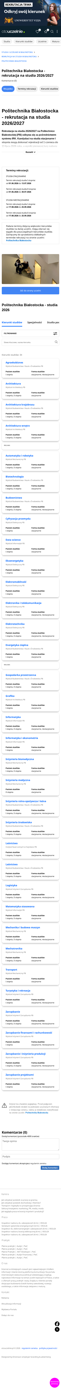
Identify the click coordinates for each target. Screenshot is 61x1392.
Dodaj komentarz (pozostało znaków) (20, 1136)
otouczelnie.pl (7, 1348)
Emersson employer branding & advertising (32, 1357)
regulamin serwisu (38, 1163)
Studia (7, 41)
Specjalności (34, 322)
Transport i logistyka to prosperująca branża (20, 1205)
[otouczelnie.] (13, 31)
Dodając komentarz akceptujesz (24, 1163)
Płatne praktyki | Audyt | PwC (15, 1246)
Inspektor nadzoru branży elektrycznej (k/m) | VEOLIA (25, 1231)
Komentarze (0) (9, 80)
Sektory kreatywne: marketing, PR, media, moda (22, 1208)
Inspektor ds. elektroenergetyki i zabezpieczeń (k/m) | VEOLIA (29, 1228)
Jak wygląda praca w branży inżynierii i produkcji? (22, 1211)
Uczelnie (42, 41)
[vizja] (30, 13)
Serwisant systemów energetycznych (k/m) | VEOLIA (24, 1226)
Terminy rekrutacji (27, 88)
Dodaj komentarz (50, 1168)
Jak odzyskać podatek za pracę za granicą (19, 1200)
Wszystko (8, 88)
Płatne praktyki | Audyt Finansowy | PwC (19, 1254)
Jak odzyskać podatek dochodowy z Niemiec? (21, 1203)
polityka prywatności (48, 1348)
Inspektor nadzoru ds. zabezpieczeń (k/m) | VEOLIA (24, 1223)
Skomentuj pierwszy (54, 1383)
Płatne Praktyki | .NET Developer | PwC (19, 1252)
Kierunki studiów (24, 41)
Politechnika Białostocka (18, 240)
